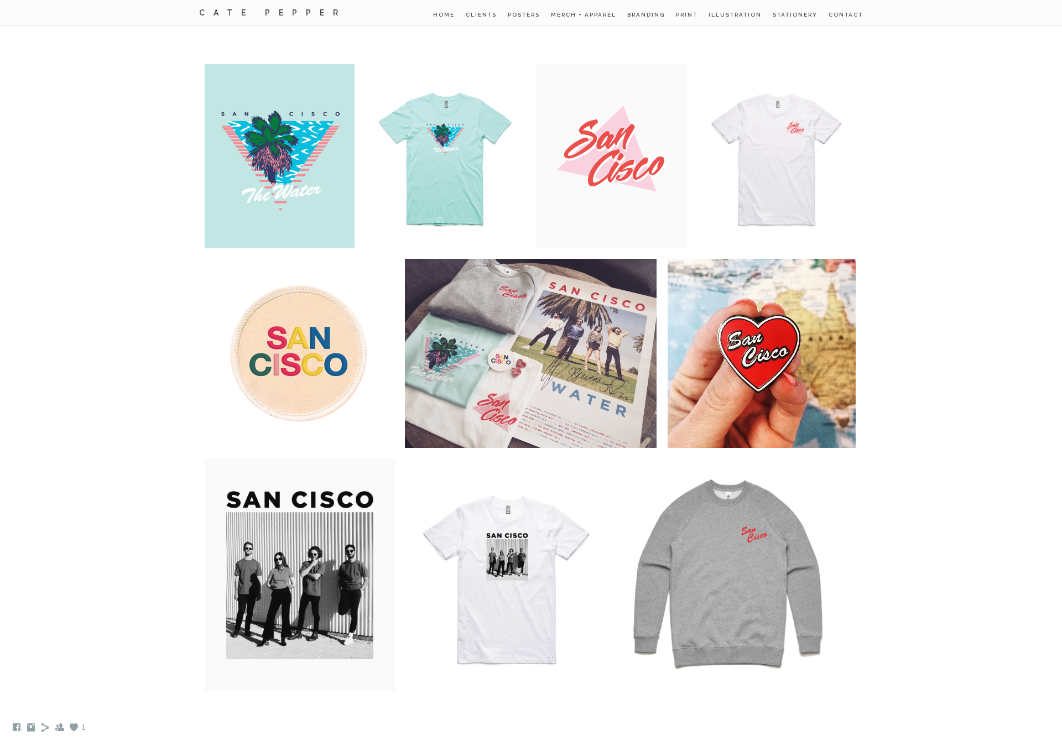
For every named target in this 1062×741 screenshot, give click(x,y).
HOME (444, 15)
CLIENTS (481, 15)
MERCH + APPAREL (583, 15)
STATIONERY (795, 15)
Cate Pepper (273, 12)
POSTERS (524, 15)
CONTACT (846, 15)
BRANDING (646, 15)
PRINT (686, 15)
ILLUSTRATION (735, 15)
